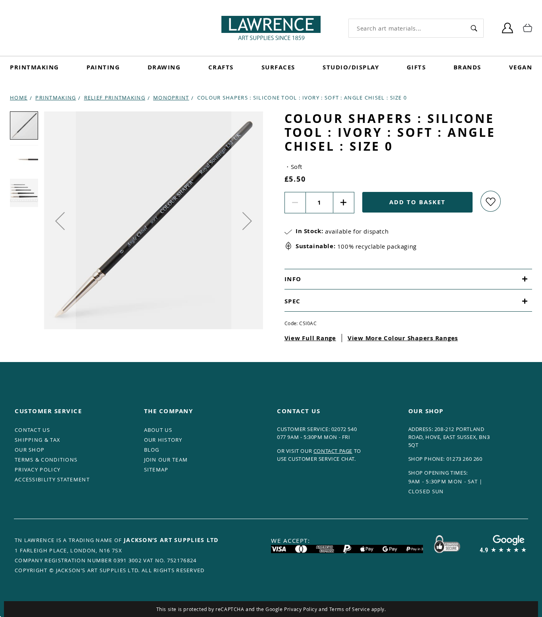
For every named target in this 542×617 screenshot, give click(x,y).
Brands (467, 67)
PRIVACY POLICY (37, 469)
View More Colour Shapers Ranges (403, 338)
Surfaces (278, 67)
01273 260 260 (464, 458)
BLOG (152, 449)
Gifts (416, 67)
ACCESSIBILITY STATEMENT (52, 479)
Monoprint (171, 97)
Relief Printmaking (114, 97)
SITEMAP (156, 469)
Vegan (520, 67)
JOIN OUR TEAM (166, 459)
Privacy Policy (300, 609)
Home (18, 97)
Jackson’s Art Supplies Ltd (171, 540)
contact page (332, 450)
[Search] (473, 28)
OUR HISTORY (163, 439)
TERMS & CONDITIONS (46, 459)
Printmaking (34, 67)
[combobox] (406, 28)
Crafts (221, 67)
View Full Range (310, 338)
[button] (60, 220)
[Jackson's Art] (271, 28)
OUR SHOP (29, 449)
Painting (103, 67)
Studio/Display (351, 67)
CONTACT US (32, 429)
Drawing (164, 67)
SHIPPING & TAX (37, 439)
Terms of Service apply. (357, 609)
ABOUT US (158, 429)
